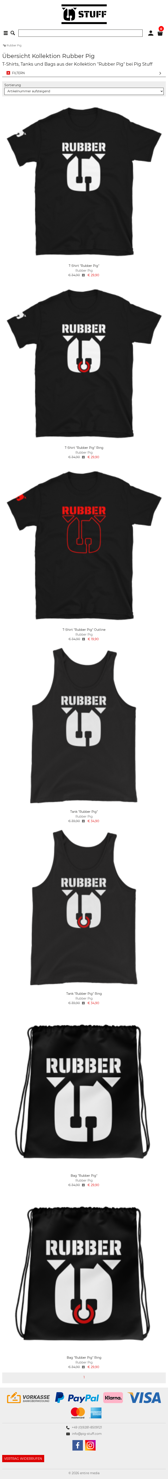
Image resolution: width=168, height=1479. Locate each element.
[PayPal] (77, 1397)
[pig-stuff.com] (84, 14)
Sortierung (12, 85)
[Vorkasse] (29, 1397)
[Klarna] (113, 1397)
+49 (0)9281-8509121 (87, 1427)
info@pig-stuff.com (87, 1434)
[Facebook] (77, 1445)
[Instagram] (90, 1445)
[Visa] (144, 1397)
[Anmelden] (150, 33)
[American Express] (95, 1412)
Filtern (18, 73)
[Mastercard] (78, 1412)
